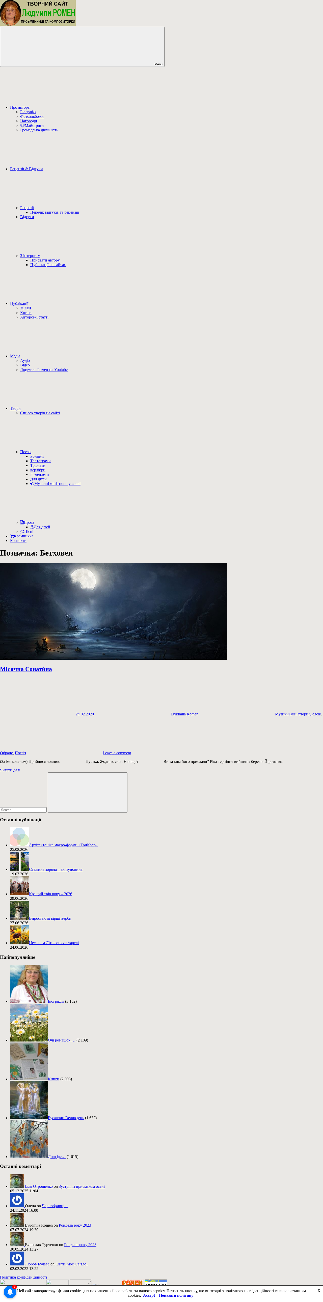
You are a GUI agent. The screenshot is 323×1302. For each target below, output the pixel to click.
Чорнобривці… (55, 1206)
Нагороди (28, 121)
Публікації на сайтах (48, 265)
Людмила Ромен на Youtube (44, 369)
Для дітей (38, 479)
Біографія (28, 112)
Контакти (18, 540)
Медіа (15, 356)
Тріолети (37, 465)
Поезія (25, 452)
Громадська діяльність (39, 130)
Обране (6, 753)
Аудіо (25, 360)
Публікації (19, 303)
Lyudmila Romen (184, 714)
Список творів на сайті (40, 413)
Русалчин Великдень (66, 1118)
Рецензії (27, 208)
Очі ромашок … (61, 1040)
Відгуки (27, 217)
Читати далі (10, 770)
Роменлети (39, 474)
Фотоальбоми (32, 116)
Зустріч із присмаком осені (82, 1186)
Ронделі (37, 456)
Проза (29, 522)
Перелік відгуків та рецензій (54, 212)
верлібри (37, 470)
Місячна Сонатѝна (26, 669)
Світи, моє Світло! (72, 1264)
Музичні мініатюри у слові (57, 483)
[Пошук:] (24, 809)
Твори (15, 408)
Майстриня (34, 125)
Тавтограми (40, 461)
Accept (149, 1295)
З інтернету (30, 255)
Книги (26, 312)
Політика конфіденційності (23, 1277)
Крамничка (23, 536)
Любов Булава (37, 1264)
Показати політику (176, 1295)
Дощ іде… (57, 1156)
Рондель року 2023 (75, 1225)
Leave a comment (117, 753)
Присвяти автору (45, 260)
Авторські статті (34, 317)
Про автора (20, 107)
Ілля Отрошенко (39, 1186)
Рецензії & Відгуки (26, 169)
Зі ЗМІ (25, 308)
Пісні (28, 531)
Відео (25, 365)
